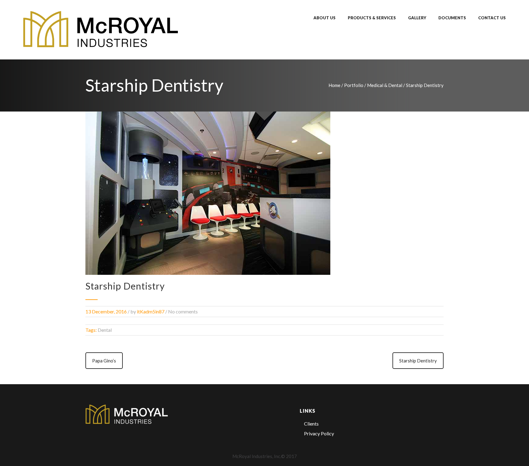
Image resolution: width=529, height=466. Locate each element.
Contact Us (492, 17)
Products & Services (372, 17)
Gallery (417, 17)
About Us (324, 17)
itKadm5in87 (150, 311)
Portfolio (353, 85)
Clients (311, 423)
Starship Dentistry (418, 360)
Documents (452, 17)
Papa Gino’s (104, 360)
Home (334, 85)
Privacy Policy (319, 433)
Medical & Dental (384, 85)
